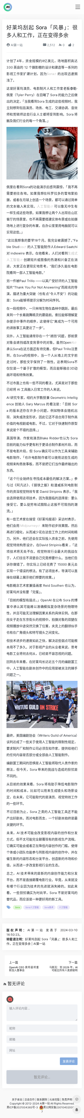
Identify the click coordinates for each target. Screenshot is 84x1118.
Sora (50, 74)
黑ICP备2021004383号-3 (22, 1107)
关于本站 (17, 1099)
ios (21, 247)
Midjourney (28, 526)
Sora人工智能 (32, 907)
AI (72, 342)
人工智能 (43, 206)
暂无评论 (16, 983)
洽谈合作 (29, 1099)
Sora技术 (48, 907)
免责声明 (67, 1099)
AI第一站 (16, 45)
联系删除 (42, 1099)
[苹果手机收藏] (76, 1099)
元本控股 (54, 1099)
